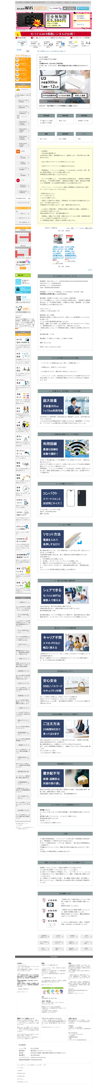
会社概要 (58, 2)
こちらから (39, 30)
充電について (23, 658)
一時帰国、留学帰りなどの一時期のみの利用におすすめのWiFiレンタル (23, 429)
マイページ (84, 2)
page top (90, 269)
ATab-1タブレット (23, 218)
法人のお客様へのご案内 (48, 750)
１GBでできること (22, 645)
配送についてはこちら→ (47, 984)
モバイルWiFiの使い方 (23, 631)
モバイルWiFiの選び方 (23, 615)
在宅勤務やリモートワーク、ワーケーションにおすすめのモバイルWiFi (23, 361)
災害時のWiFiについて (23, 758)
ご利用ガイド (23, 602)
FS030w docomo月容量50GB (23, 192)
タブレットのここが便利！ (22, 533)
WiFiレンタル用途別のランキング (73, 46)
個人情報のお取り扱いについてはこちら (51, 1027)
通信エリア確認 (58, 949)
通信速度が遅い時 (23, 771)
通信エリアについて (23, 721)
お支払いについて (23, 683)
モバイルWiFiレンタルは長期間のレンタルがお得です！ (23, 576)
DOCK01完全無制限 (23, 163)
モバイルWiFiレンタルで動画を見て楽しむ (23, 481)
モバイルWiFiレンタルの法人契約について (23, 374)
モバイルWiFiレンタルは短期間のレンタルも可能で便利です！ (23, 590)
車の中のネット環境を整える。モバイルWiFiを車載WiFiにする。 (23, 401)
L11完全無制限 (23, 174)
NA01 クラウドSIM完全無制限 (23, 101)
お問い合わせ (75, 2)
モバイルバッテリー (23, 202)
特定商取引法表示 (21, 1073)
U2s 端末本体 (23, 222)
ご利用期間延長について (23, 783)
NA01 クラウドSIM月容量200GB (23, 107)
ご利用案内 (66, 2)
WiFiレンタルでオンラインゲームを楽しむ (23, 457)
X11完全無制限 (23, 157)
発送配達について (23, 695)
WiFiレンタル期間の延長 (60, 46)
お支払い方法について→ (22, 991)
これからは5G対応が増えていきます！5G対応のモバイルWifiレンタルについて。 (22, 547)
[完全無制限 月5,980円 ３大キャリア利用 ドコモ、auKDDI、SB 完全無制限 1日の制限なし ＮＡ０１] (54, 29)
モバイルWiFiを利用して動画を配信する (23, 469)
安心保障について (23, 810)
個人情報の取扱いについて (22, 823)
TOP (52, 2)
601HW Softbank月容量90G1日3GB (23, 145)
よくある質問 (19, 825)
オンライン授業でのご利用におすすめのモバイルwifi (23, 387)
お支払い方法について (58, 942)
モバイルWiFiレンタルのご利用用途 (35, 46)
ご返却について (23, 708)
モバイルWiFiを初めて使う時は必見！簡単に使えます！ (23, 347)
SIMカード (23, 213)
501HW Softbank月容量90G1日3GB (23, 130)
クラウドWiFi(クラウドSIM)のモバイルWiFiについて (23, 519)
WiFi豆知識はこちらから (22, 1081)
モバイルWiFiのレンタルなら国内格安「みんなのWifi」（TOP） (32, 1065)
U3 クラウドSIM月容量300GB (23, 112)
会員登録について (23, 671)
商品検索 (19, 49)
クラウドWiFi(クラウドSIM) (56, 51)
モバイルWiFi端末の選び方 (48, 46)
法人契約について (86, 45)
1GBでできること (45, 309)
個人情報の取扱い (21, 1076)
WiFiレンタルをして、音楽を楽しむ (23, 494)
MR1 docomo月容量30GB (23, 186)
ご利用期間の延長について (44, 936)
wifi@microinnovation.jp (22, 1037)
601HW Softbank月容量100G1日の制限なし (23, 138)
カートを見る (20, 1067)
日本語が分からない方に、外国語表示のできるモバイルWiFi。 (23, 415)
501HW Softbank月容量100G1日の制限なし (23, 123)
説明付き (48, 228)
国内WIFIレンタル (45, 51)
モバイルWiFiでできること (23, 797)
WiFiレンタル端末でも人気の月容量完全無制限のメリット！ (23, 562)
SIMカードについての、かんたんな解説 (22, 506)
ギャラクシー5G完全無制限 (23, 168)
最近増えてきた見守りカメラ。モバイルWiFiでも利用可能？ (23, 444)
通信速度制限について (23, 733)
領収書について (23, 745)
